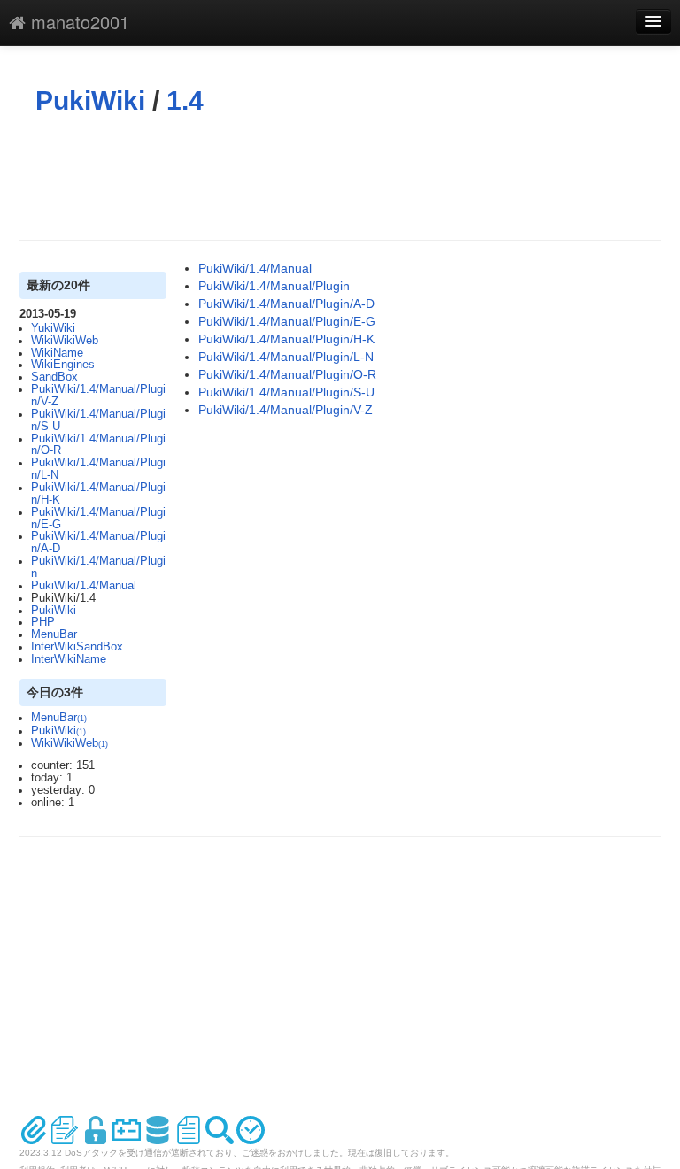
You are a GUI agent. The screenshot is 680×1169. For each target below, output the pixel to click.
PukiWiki (90, 100)
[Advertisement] (341, 178)
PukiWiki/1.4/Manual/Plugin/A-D (98, 542)
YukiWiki (53, 328)
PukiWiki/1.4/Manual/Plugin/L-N (98, 469)
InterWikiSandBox (77, 647)
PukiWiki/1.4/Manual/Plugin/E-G (98, 518)
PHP (43, 622)
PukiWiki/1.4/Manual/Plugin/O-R (98, 445)
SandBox (54, 377)
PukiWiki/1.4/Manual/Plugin (98, 567)
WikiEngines (63, 364)
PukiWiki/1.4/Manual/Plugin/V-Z (98, 395)
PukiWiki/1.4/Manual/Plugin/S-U (98, 420)
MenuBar (54, 634)
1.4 (185, 100)
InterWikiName (68, 659)
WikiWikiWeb (64, 341)
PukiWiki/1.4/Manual (83, 586)
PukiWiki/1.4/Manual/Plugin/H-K (98, 493)
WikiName (57, 353)
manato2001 (77, 22)
